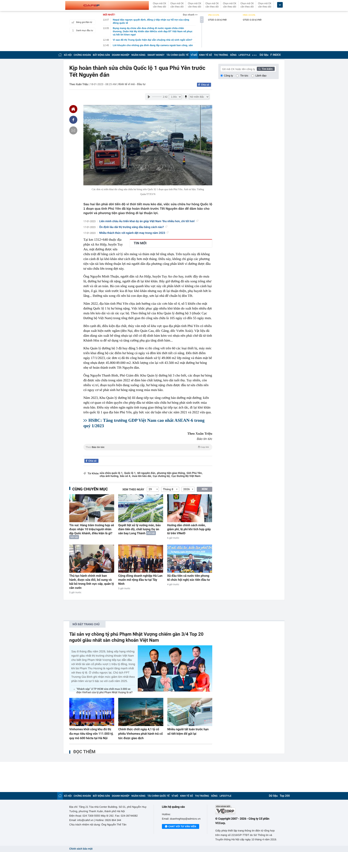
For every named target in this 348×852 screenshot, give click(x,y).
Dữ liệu (264, 55)
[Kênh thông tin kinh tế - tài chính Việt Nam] (107, 5)
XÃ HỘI (68, 55)
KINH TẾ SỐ (205, 55)
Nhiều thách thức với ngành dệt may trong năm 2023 (132, 233)
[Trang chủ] (60, 54)
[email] (73, 130)
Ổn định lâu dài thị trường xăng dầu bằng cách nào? (131, 227)
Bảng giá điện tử (84, 22)
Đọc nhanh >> (190, 14)
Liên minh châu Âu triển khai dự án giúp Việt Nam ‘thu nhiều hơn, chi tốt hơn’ (147, 221)
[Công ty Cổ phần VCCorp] (247, 810)
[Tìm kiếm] (266, 69)
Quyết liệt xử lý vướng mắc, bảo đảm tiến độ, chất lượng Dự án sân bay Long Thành (139, 529)
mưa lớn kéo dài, (142, 476)
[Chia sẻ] (73, 120)
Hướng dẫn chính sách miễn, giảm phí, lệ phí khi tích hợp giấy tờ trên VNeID (189, 529)
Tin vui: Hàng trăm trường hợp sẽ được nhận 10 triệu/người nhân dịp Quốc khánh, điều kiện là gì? (91, 529)
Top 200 (285, 795)
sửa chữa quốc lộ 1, (111, 473)
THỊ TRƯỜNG (221, 55)
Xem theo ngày (133, 489)
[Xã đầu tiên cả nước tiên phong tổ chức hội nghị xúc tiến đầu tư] (189, 558)
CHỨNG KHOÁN (82, 55)
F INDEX (275, 55)
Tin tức (244, 75)
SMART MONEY (155, 55)
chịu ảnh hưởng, (109, 476)
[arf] (147, 451)
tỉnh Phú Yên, (194, 473)
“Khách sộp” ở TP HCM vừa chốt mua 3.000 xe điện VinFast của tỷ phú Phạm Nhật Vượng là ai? (104, 691)
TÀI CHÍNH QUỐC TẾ (177, 55)
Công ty (228, 75)
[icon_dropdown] (280, 5)
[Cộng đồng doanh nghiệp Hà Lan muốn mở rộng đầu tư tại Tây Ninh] (140, 558)
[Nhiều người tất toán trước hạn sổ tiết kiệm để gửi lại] (189, 712)
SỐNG (233, 55)
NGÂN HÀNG (139, 55)
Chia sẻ (205, 84)
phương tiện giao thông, (171, 473)
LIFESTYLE (244, 55)
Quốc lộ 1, (130, 473)
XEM (204, 489)
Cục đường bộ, (161, 476)
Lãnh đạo (261, 75)
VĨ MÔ (194, 55)
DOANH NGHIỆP (120, 55)
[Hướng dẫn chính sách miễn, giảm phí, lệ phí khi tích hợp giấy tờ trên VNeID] (189, 508)
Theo (147, 447)
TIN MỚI (140, 243)
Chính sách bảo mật (80, 848)
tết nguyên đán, (146, 473)
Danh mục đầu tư (84, 30)
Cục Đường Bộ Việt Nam (185, 476)
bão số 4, (125, 476)
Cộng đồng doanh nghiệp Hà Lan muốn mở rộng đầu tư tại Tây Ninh (140, 580)
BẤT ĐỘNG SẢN (101, 55)
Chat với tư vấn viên (182, 826)
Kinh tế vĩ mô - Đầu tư (131, 84)
